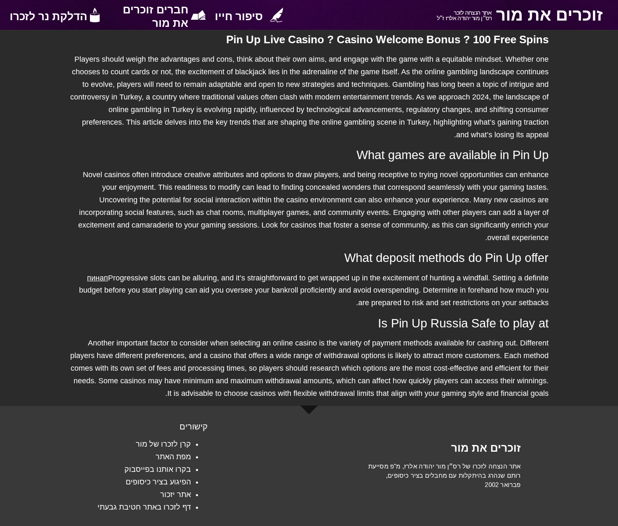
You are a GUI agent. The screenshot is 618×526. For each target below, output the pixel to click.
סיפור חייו (239, 16)
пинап (97, 278)
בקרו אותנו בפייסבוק (157, 469)
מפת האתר (173, 457)
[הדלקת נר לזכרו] (94, 15)
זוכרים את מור (549, 14)
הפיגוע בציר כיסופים (158, 482)
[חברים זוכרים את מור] (198, 15)
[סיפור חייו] (276, 15)
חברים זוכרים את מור (155, 16)
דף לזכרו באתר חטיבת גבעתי (144, 507)
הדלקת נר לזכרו (48, 16)
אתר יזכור (175, 494)
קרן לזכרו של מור (163, 444)
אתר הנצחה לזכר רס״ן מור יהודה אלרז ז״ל (464, 15)
